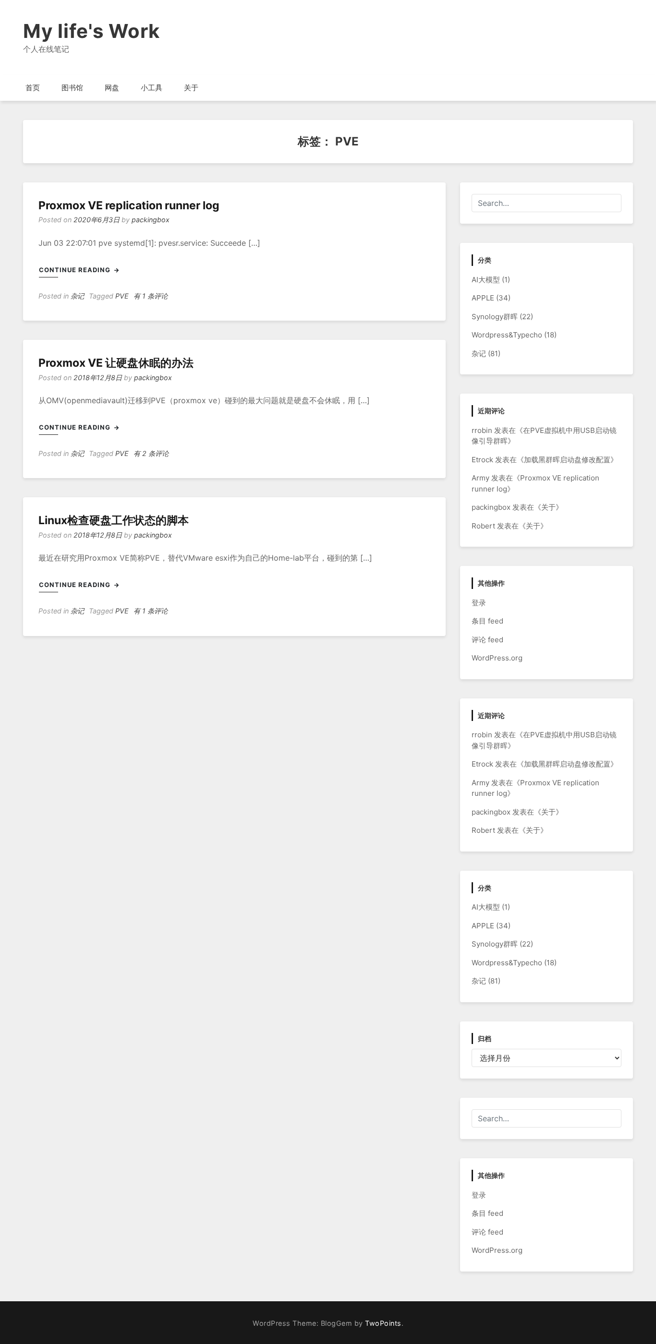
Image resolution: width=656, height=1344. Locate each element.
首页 (32, 87)
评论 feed (487, 639)
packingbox (151, 220)
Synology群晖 (495, 316)
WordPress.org (497, 657)
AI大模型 (486, 279)
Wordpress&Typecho (507, 334)
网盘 (112, 87)
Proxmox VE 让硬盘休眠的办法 (116, 363)
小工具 (151, 87)
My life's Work (91, 31)
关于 (191, 87)
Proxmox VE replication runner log (128, 205)
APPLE (483, 297)
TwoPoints (383, 1323)
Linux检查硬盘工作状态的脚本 (113, 520)
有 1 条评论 (151, 296)
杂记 (77, 296)
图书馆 (72, 87)
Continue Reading (75, 270)
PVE (122, 296)
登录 (479, 602)
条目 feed (487, 620)
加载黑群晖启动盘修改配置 (567, 459)
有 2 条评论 (151, 453)
